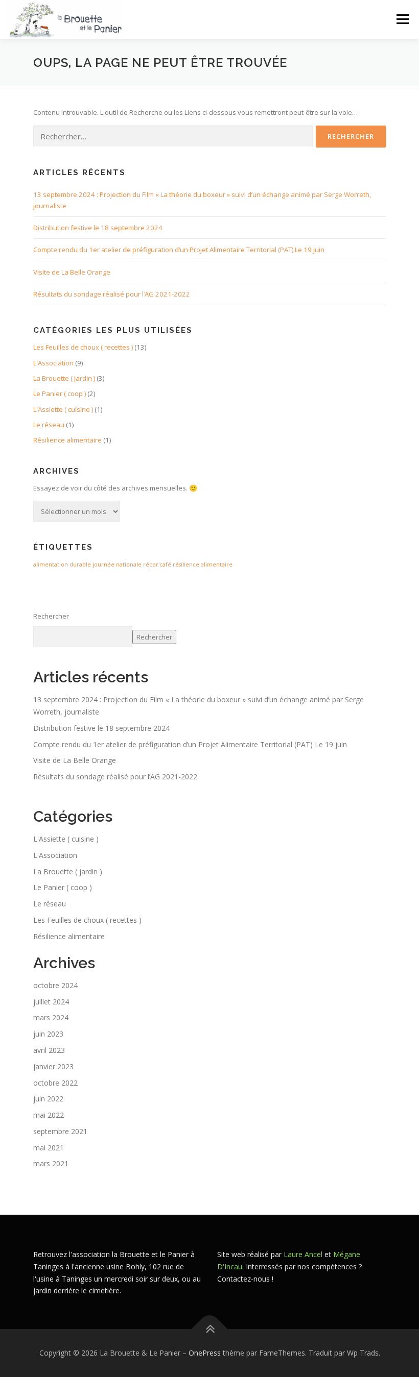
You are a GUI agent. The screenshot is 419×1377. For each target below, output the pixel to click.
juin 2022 (48, 1098)
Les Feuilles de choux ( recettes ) (83, 347)
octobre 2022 (55, 1083)
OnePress (205, 1353)
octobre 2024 (55, 985)
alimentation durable (62, 564)
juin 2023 (48, 1034)
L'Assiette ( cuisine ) (63, 409)
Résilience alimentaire (67, 440)
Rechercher (51, 616)
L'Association (53, 362)
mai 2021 (48, 1147)
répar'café (157, 564)
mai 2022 (48, 1115)
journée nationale (117, 564)
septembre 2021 (60, 1131)
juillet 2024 (51, 1001)
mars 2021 (50, 1163)
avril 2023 (49, 1050)
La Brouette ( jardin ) (64, 378)
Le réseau (48, 424)
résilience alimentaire (202, 564)
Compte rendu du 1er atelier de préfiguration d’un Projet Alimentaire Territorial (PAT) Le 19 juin (178, 249)
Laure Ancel (303, 1254)
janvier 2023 (53, 1066)
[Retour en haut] (210, 1329)
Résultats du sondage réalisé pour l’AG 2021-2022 (111, 294)
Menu (402, 18)
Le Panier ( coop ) (59, 393)
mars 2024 (50, 1017)
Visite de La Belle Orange (71, 272)
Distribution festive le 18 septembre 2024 (97, 227)
